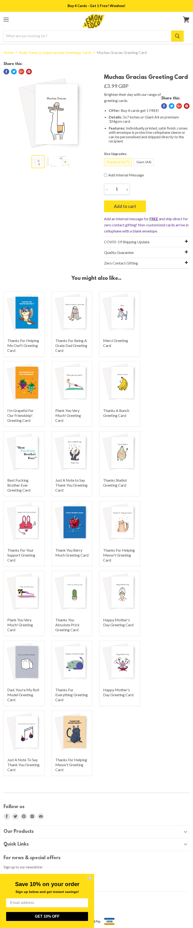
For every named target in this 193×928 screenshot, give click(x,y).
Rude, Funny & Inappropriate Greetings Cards (55, 52)
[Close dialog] (90, 878)
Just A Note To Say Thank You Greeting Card (23, 764)
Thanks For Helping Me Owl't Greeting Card (23, 345)
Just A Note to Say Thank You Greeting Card (71, 485)
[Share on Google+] (21, 71)
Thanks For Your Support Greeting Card (21, 555)
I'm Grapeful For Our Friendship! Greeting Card (20, 415)
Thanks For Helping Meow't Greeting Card (119, 555)
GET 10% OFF (47, 916)
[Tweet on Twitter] (14, 71)
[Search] (177, 36)
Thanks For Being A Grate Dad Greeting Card (71, 345)
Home (9, 52)
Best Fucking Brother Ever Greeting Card (18, 485)
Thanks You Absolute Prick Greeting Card (67, 625)
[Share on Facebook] (6, 71)
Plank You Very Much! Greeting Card (68, 415)
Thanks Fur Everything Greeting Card (71, 695)
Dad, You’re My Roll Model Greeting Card (23, 695)
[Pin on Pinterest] (29, 71)
